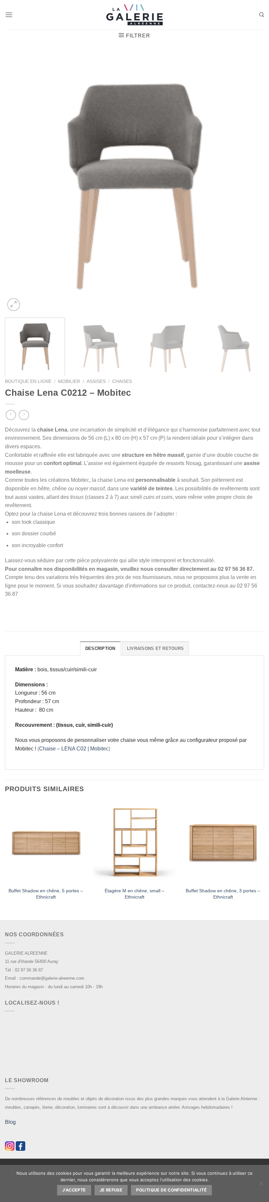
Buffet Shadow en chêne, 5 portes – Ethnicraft (46, 894)
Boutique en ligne (28, 381)
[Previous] (18, 183)
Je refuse (111, 1190)
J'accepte (74, 1190)
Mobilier (69, 381)
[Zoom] (13, 304)
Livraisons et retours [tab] (155, 648)
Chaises (122, 381)
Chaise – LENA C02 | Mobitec (74, 748)
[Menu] (9, 15)
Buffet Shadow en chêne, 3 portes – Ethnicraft (223, 894)
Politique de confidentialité (171, 1190)
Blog (10, 1122)
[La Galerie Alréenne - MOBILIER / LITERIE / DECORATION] (134, 15)
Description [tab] (100, 648)
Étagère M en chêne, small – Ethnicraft (134, 894)
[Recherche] (261, 15)
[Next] (251, 183)
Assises (96, 381)
